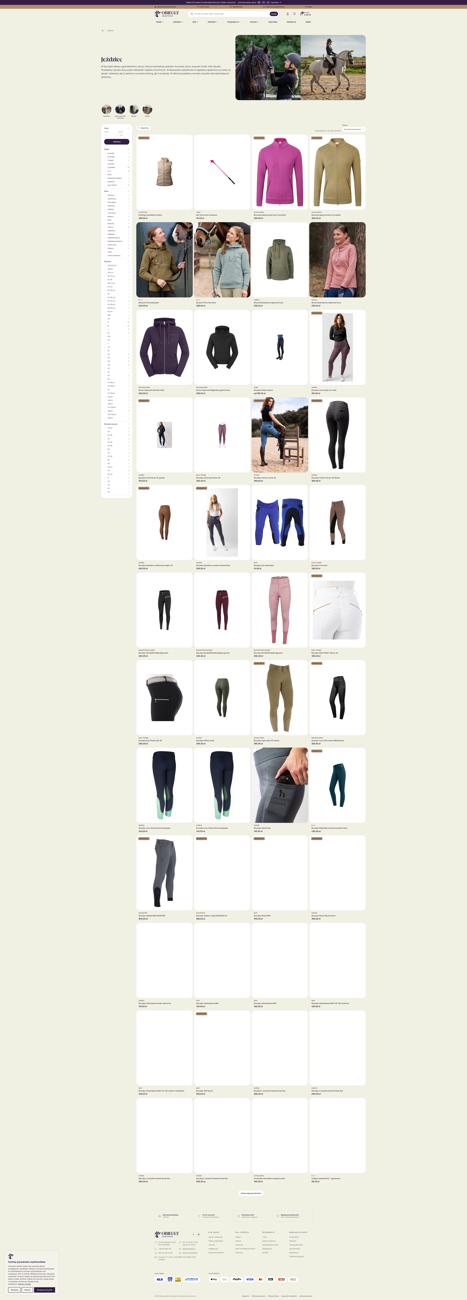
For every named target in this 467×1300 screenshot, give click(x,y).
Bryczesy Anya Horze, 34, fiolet (324, 390)
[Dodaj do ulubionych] (189, 138)
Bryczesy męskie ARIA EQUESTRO (152, 915)
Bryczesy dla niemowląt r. (264, 565)
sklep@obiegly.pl (189, 1249)
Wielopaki (272, 22)
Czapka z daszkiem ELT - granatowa (326, 1178)
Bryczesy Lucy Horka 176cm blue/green (212, 828)
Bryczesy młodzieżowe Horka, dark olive (155, 1003)
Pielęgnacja (232, 22)
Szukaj (273, 14)
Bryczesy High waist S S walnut (266, 740)
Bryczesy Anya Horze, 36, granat (152, 478)
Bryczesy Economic (319, 565)
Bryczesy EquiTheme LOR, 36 (150, 740)
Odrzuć (27, 1290)
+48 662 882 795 (164, 1249)
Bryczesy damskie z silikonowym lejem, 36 (156, 565)
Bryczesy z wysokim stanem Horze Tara (269, 1091)
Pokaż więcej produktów (251, 1193)
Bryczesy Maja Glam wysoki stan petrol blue (329, 828)
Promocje (291, 22)
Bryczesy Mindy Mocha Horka (323, 915)
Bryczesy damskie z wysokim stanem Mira (213, 565)
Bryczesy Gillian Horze (205, 740)
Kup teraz (274, 2)
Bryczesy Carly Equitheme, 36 (208, 478)
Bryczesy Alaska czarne (263, 390)
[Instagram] (198, 1234)
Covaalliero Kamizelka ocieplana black (269, 1178)
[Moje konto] (288, 14)
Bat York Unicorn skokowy (206, 215)
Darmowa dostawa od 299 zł (166, 7)
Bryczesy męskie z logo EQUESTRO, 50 (211, 915)
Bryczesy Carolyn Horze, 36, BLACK (326, 478)
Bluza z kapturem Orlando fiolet (151, 390)
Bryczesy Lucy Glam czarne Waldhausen (328, 740)
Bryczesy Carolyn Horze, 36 (265, 478)
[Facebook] (193, 1234)
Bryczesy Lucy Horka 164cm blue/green (154, 828)
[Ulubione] (294, 14)
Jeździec (177, 22)
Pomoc (310, 7)
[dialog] (31, 1273)
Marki (308, 22)
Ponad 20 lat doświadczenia (275, 7)
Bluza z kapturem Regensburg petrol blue (213, 390)
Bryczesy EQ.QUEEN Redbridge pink (268, 653)
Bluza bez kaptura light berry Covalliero (270, 215)
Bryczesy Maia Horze (262, 828)
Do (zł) (120, 132)
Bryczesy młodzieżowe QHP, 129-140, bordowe (330, 1003)
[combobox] (231, 14)
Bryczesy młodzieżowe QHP (207, 1003)
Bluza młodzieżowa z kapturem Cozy (268, 302)
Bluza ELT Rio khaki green (149, 302)
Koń (194, 22)
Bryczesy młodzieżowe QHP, (265, 1003)
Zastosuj (117, 142)
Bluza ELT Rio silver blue (206, 302)
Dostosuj (14, 1290)
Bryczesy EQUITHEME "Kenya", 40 (325, 653)
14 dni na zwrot (204, 7)
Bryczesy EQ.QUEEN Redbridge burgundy (213, 653)
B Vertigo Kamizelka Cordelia (150, 215)
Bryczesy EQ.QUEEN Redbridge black (153, 653)
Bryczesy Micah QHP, (262, 915)
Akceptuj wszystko (44, 1290)
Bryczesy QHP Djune (204, 1091)
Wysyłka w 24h (237, 7)
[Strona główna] (102, 30)
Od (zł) (106, 132)
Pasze (158, 22)
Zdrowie (212, 22)
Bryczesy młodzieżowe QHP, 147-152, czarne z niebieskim (161, 1091)
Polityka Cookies (24, 1284)
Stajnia (253, 22)
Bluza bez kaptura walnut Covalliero (326, 215)
